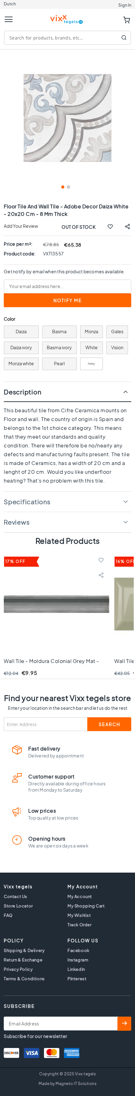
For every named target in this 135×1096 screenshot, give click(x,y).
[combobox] (67, 38)
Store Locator (18, 905)
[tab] (67, 392)
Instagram (78, 959)
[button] (62, 189)
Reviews (17, 522)
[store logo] (67, 17)
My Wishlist (79, 915)
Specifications (27, 501)
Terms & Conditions (24, 978)
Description (22, 392)
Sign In (124, 5)
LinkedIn (76, 969)
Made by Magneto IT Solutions (67, 1083)
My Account (80, 896)
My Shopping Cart (86, 905)
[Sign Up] (124, 1024)
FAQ (8, 915)
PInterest (77, 978)
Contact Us (15, 896)
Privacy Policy (18, 969)
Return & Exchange (23, 959)
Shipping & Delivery (24, 950)
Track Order (80, 924)
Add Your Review (21, 226)
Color (10, 319)
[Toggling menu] (9, 19)
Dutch (10, 3)
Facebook (78, 950)
